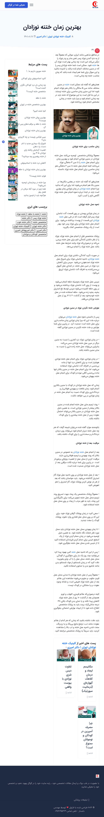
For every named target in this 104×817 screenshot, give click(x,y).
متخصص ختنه (39, 222)
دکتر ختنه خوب (23, 222)
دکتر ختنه (26, 218)
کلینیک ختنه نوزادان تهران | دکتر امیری (79, 645)
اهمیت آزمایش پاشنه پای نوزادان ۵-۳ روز (35, 152)
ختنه (94, 65)
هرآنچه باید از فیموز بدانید (35, 195)
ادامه (90, 696)
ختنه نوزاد (21, 214)
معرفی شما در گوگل (16, 5)
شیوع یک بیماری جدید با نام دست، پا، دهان (34, 145)
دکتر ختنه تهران (39, 226)
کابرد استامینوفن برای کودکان (33, 78)
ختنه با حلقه (41, 98)
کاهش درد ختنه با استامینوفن (33, 163)
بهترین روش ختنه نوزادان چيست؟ (35, 119)
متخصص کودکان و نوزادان (34, 234)
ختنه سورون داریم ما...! (36, 71)
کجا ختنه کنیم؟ (39, 111)
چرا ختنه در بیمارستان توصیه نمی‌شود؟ (34, 184)
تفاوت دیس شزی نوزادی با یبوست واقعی (67, 676)
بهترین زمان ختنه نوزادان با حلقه (32, 169)
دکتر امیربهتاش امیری (24, 230)
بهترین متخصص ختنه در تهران (33, 104)
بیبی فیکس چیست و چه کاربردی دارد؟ (32, 138)
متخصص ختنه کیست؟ (36, 91)
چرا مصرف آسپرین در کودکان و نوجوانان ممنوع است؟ (87, 735)
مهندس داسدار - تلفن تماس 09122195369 (69, 809)
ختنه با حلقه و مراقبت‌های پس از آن (32, 126)
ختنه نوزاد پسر (39, 218)
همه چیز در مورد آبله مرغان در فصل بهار (33, 190)
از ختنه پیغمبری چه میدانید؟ (34, 156)
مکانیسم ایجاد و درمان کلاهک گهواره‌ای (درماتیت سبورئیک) (87, 678)
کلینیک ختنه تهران (21, 226)
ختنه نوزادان (85, 188)
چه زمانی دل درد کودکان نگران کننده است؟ (33, 87)
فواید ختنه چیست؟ (38, 176)
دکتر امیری (41, 230)
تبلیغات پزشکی (81, 800)
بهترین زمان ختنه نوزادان (35, 130)
